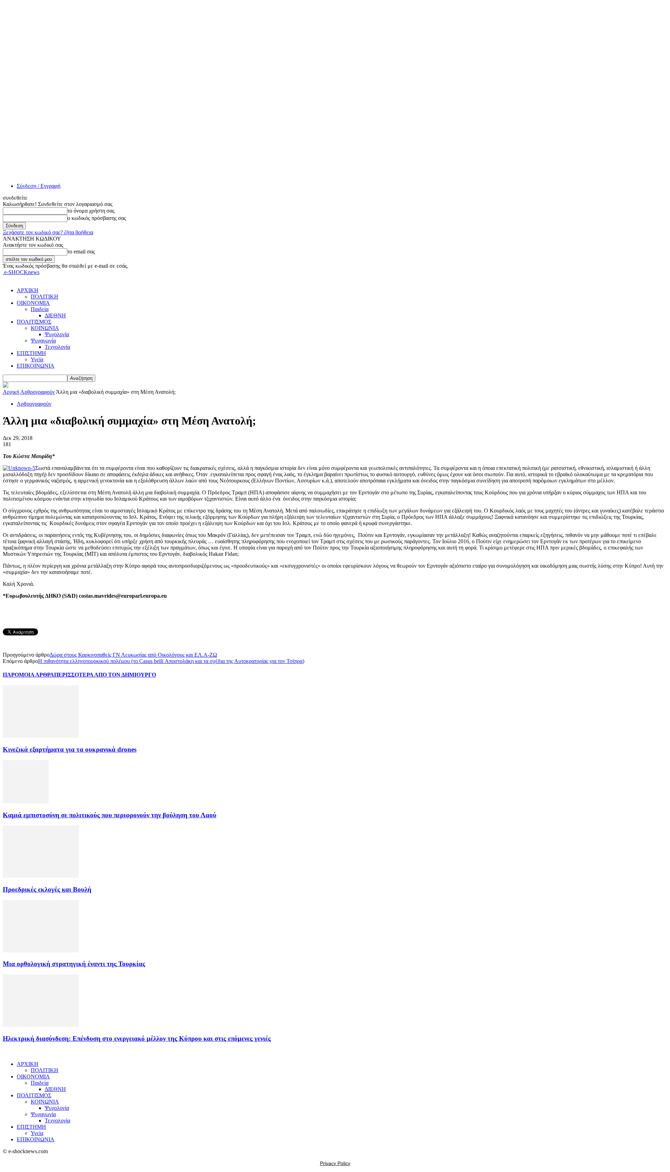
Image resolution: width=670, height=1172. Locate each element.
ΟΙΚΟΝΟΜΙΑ (33, 303)
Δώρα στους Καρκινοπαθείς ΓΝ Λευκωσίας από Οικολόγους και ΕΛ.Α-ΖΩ (133, 655)
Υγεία (37, 359)
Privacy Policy (335, 1163)
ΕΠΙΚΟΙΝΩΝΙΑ (35, 366)
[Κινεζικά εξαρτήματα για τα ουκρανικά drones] (41, 736)
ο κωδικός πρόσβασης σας (96, 218)
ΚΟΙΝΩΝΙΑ (45, 328)
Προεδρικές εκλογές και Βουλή (47, 889)
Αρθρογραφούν (37, 392)
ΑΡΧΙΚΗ (27, 290)
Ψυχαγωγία (43, 341)
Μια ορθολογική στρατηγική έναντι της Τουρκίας (74, 963)
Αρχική (11, 392)
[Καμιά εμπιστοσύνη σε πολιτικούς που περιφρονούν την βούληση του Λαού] (26, 801)
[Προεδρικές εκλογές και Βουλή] (41, 876)
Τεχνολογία (57, 347)
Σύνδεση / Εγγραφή (38, 186)
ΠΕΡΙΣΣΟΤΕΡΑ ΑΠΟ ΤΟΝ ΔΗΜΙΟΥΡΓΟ (105, 675)
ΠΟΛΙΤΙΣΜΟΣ (34, 322)
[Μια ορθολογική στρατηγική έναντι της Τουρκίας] (41, 950)
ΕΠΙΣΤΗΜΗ (31, 353)
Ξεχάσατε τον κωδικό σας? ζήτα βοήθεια (48, 232)
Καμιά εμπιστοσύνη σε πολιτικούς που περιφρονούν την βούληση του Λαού (109, 815)
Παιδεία (40, 309)
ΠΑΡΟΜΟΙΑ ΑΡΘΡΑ (28, 675)
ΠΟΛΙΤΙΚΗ (44, 297)
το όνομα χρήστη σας (90, 211)
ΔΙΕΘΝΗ (55, 315)
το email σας (81, 252)
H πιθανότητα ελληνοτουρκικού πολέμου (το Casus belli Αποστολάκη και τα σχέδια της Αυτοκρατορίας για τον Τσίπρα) (171, 661)
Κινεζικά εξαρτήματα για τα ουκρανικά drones (69, 749)
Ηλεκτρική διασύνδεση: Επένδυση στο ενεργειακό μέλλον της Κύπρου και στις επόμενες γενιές (137, 1038)
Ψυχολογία (57, 334)
